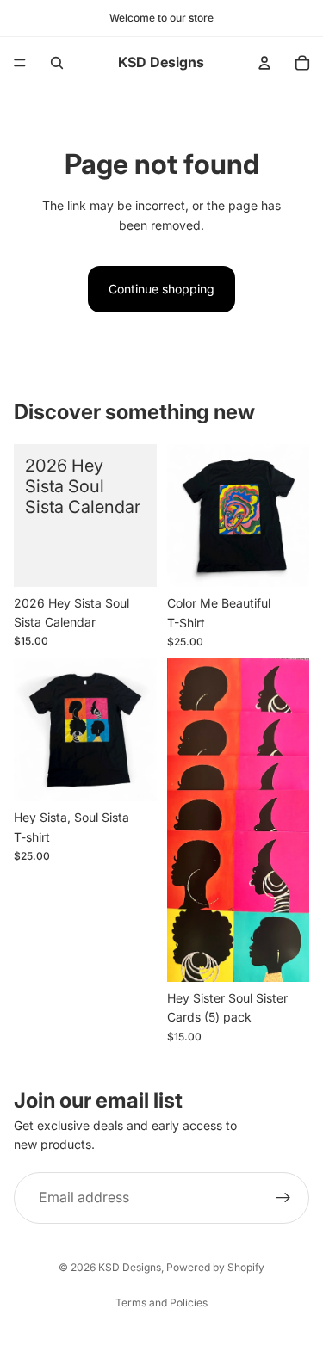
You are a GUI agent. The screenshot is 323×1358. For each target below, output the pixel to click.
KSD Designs (129, 1267)
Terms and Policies (161, 1302)
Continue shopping (161, 288)
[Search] (57, 63)
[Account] (264, 63)
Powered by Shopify (215, 1267)
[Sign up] (283, 1198)
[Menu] (20, 63)
